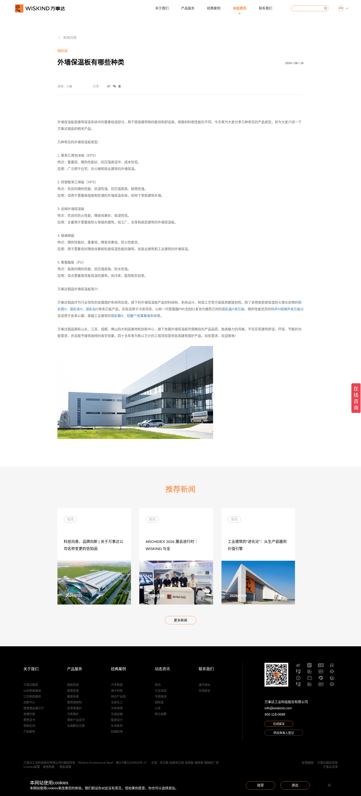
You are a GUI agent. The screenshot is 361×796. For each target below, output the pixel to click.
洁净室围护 (74, 708)
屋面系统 (73, 690)
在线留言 (204, 690)
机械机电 (117, 731)
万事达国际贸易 (327, 762)
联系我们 (265, 8)
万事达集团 (30, 684)
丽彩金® (76, 309)
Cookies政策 (31, 766)
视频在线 (29, 725)
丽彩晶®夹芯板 (233, 309)
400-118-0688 (274, 714)
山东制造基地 (32, 690)
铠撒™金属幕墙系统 (142, 316)
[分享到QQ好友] (119, 86)
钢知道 (159, 702)
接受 (260, 785)
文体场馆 (117, 708)
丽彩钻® (92, 309)
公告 (158, 708)
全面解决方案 (76, 725)
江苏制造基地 (32, 696)
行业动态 (161, 690)
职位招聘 (161, 714)
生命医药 (117, 725)
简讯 (158, 684)
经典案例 (213, 8)
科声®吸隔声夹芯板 (285, 309)
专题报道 (161, 696)
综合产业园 (118, 696)
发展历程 (29, 714)
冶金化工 (117, 702)
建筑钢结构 (74, 702)
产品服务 (187, 8)
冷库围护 (73, 714)
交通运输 (117, 714)
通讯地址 (204, 684)
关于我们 (162, 8)
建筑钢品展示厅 (33, 708)
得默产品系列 (76, 719)
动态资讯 (239, 8)
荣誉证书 (29, 719)
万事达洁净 (330, 766)
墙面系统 (73, 684)
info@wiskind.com (278, 708)
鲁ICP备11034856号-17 (131, 762)
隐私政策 (65, 766)
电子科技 (117, 690)
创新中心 (29, 702)
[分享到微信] (114, 86)
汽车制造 (117, 684)
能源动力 (117, 719)
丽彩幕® (117, 316)
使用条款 (49, 766)
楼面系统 (73, 696)
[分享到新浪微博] (108, 86)
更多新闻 (180, 620)
